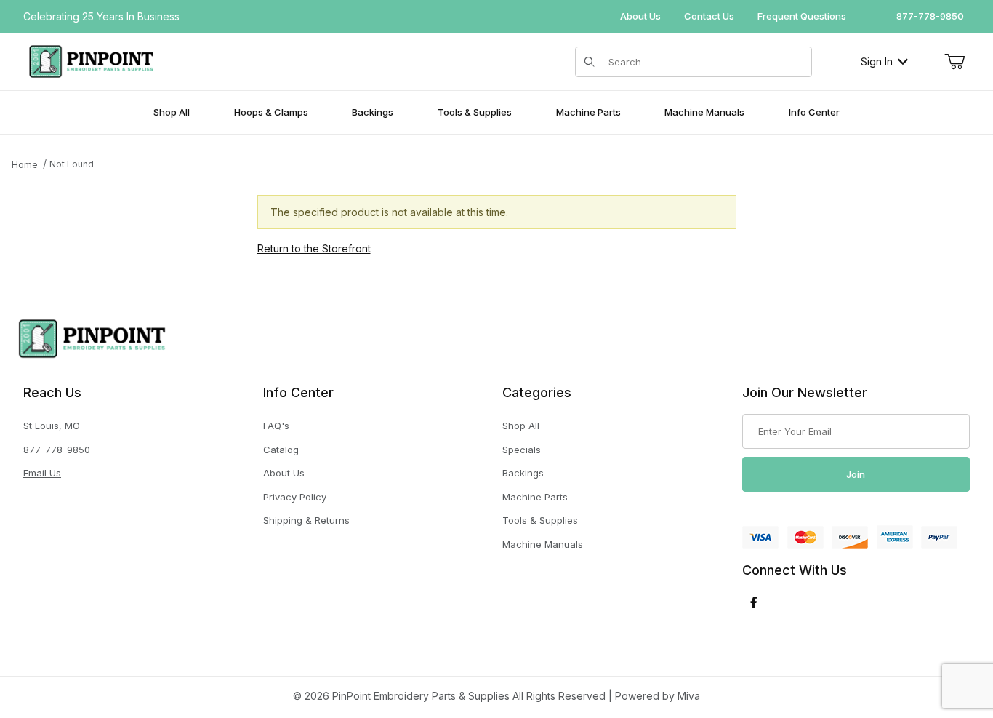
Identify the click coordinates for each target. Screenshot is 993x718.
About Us (640, 16)
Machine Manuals (542, 544)
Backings (523, 473)
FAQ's (276, 425)
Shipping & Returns (306, 520)
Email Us (42, 473)
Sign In (877, 61)
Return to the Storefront (314, 248)
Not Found (71, 164)
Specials (521, 449)
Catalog (281, 449)
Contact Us (709, 16)
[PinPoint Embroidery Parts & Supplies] (91, 60)
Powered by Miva (657, 696)
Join (855, 474)
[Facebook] (753, 602)
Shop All (520, 425)
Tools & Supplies (540, 520)
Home (25, 164)
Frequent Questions (801, 16)
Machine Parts (535, 497)
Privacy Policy (294, 497)
